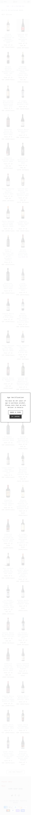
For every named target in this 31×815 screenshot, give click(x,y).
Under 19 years (15, 412)
